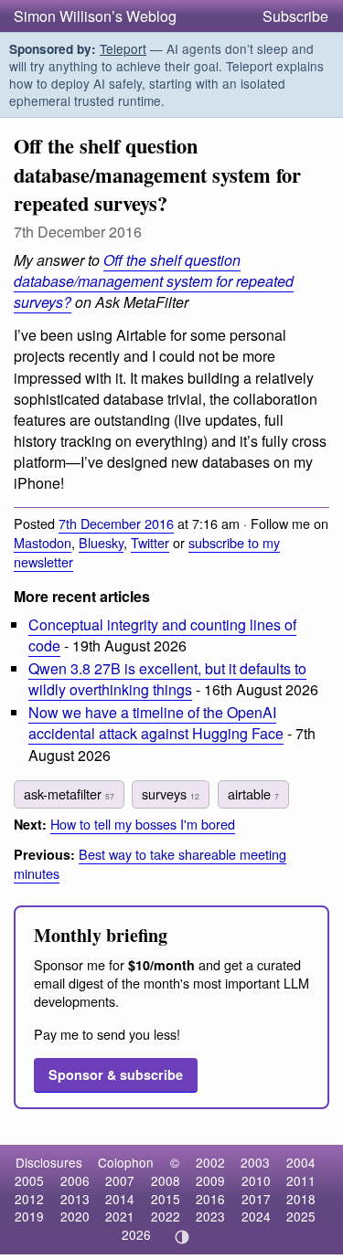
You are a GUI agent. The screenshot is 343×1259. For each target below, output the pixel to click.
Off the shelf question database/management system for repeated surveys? (154, 280)
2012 (29, 1199)
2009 (210, 1180)
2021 (119, 1216)
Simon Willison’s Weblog (95, 15)
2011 (301, 1180)
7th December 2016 (116, 523)
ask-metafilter (69, 793)
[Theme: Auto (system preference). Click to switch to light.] (181, 1237)
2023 (210, 1216)
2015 (165, 1199)
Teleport (123, 48)
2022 (165, 1216)
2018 (301, 1199)
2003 (255, 1162)
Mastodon (42, 542)
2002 (210, 1162)
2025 (301, 1216)
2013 (75, 1199)
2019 (29, 1216)
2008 (165, 1180)
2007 (119, 1180)
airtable (253, 793)
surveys (170, 793)
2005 (29, 1180)
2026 (136, 1234)
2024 (256, 1216)
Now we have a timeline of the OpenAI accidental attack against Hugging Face (156, 723)
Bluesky (101, 542)
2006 (75, 1180)
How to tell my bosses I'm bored (142, 823)
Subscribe (295, 15)
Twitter (150, 542)
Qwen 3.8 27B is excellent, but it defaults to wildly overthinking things (167, 679)
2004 (301, 1162)
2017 (256, 1199)
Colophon (126, 1162)
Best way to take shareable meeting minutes (150, 863)
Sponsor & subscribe (115, 1074)
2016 (210, 1199)
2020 (75, 1216)
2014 (119, 1199)
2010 (256, 1180)
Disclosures (49, 1162)
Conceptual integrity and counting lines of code (162, 635)
